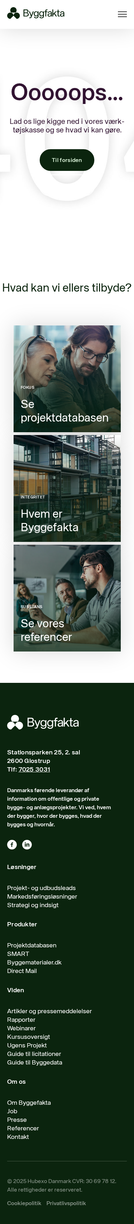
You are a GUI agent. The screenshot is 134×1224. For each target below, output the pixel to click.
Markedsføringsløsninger (42, 897)
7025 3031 (34, 770)
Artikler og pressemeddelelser (49, 1011)
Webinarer (21, 1028)
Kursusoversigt (28, 1037)
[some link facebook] (14, 846)
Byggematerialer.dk (34, 962)
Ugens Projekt (27, 1045)
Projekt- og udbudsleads (41, 888)
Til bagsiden (67, 186)
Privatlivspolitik (66, 1204)
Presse (17, 1120)
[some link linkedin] (29, 846)
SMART (18, 954)
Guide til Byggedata (34, 1063)
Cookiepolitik (24, 1204)
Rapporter (21, 1020)
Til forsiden (67, 160)
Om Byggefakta (29, 1103)
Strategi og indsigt (33, 905)
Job (12, 1111)
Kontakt (18, 1137)
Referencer (23, 1128)
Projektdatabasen (31, 945)
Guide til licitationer (34, 1054)
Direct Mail (22, 971)
